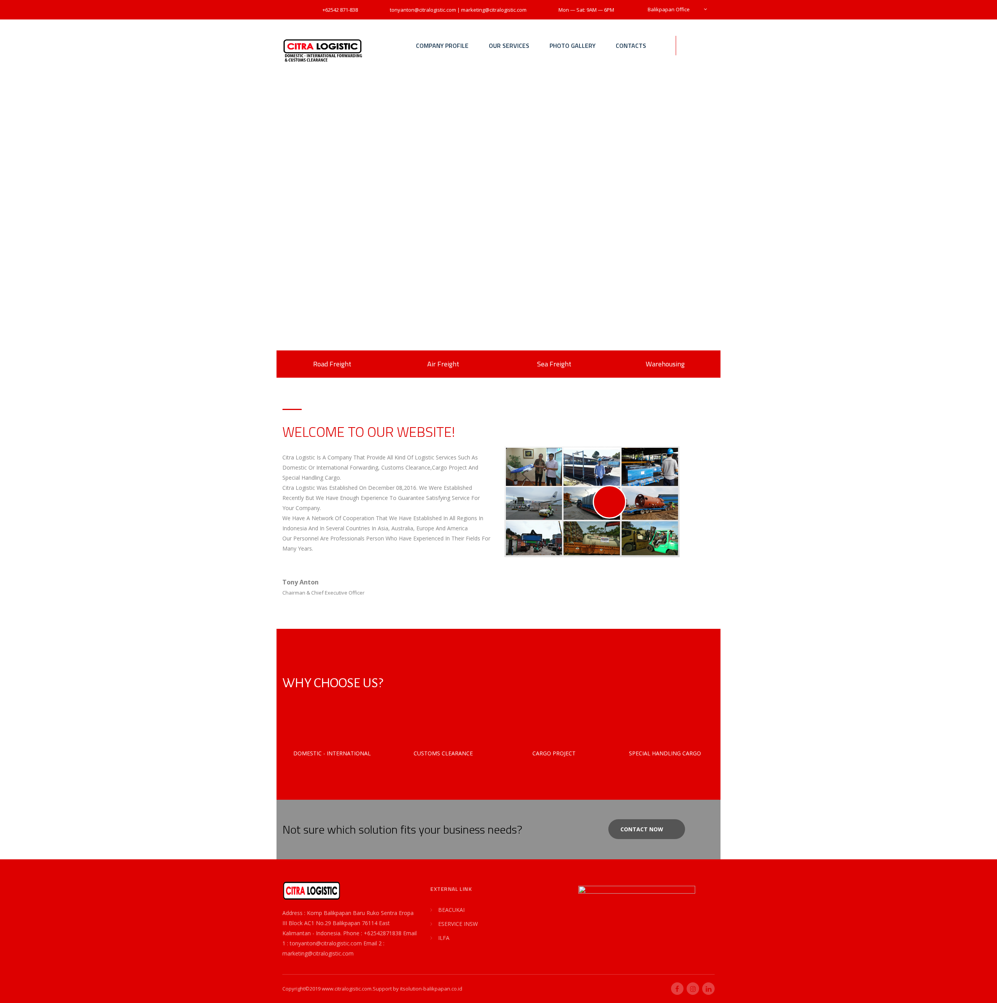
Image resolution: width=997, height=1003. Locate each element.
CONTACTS (631, 45)
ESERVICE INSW (458, 923)
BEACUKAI (451, 909)
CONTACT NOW (641, 829)
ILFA (443, 937)
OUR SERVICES (509, 45)
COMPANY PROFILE (442, 45)
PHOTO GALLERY (572, 45)
